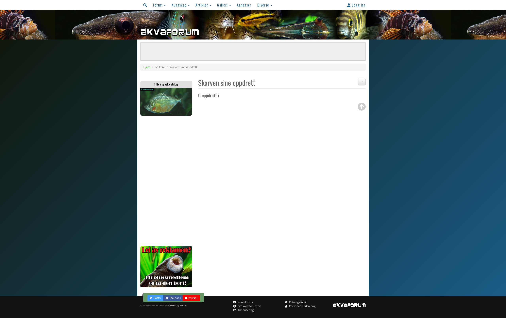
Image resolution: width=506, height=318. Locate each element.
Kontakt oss (245, 302)
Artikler (202, 5)
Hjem (146, 67)
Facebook (175, 298)
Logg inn (358, 5)
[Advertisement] (166, 181)
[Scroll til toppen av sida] (362, 107)
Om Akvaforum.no (249, 306)
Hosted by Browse (178, 305)
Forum (158, 5)
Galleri (223, 5)
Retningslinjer (297, 302)
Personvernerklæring (301, 306)
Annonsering (245, 310)
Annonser (244, 5)
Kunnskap (180, 5)
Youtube (193, 298)
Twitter (157, 298)
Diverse (263, 5)
